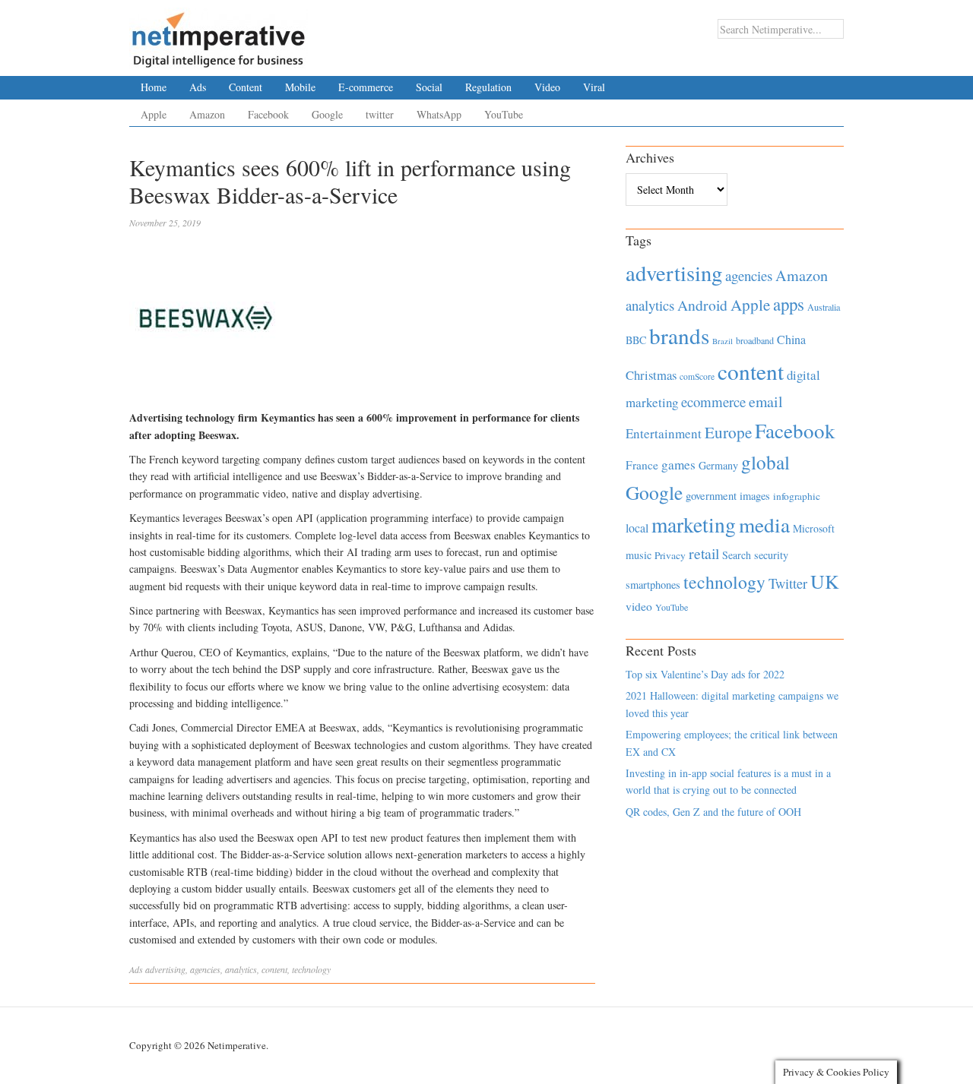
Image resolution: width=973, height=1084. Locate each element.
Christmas (651, 375)
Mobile (300, 87)
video (639, 606)
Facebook (268, 114)
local (637, 528)
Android (702, 305)
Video (547, 87)
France (642, 464)
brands (679, 335)
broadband (755, 340)
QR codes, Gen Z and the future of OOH (713, 811)
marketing (693, 524)
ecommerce (713, 401)
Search (736, 555)
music (638, 555)
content (274, 969)
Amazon (207, 114)
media (764, 524)
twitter (380, 114)
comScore (697, 376)
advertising (165, 969)
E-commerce (365, 87)
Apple (153, 114)
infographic (796, 496)
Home (153, 87)
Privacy (670, 555)
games (678, 464)
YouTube (503, 114)
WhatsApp (439, 114)
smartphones (653, 584)
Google (327, 114)
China (791, 339)
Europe (728, 432)
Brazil (722, 341)
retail (704, 553)
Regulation (488, 87)
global (765, 462)
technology (311, 969)
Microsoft (814, 528)
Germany (718, 465)
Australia (823, 307)
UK (824, 581)
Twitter (788, 583)
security (771, 555)
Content (245, 87)
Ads (197, 87)
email (766, 401)
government (711, 495)
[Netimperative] (218, 34)
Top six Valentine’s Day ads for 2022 (705, 674)
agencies (205, 969)
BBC (636, 340)
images (755, 495)
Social (429, 87)
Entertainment (664, 433)
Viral (594, 87)
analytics (241, 969)
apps (788, 303)
